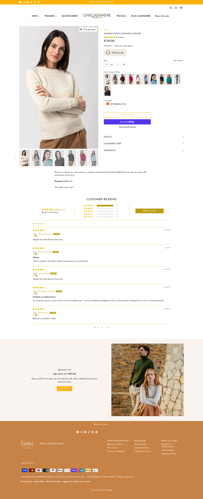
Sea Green (169, 79)
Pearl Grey (177, 79)
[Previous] (23, 87)
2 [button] (98, 328)
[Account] (176, 7)
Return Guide (140, 444)
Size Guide (178, 61)
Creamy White (107, 79)
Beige (115, 79)
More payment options (127, 127)
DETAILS (108, 137)
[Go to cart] (181, 7)
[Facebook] (20, 2)
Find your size (118, 52)
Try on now (89, 29)
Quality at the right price (118, 441)
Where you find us (115, 444)
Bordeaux (122, 79)
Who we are (112, 448)
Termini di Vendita (53, 482)
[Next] (95, 87)
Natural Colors (167, 450)
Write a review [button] (149, 211)
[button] (110, 37)
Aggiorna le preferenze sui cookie (76, 482)
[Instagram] (24, 2)
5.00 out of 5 (59, 210)
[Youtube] (28, 2)
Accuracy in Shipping (116, 451)
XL (124, 65)
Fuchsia (130, 79)
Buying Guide (140, 441)
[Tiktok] (31, 2)
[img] (38, 230)
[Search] (170, 7)
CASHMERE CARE (112, 144)
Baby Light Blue (146, 79)
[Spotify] (39, 2)
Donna (106, 30)
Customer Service (141, 448)
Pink (138, 79)
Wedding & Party (168, 454)
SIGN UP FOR (64, 388)
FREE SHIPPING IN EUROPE (101, 2)
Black (107, 90)
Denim (153, 79)
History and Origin (169, 441)
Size (105, 61)
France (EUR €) (27, 463)
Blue (161, 79)
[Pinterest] (35, 2)
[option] (58, 87)
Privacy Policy (26, 482)
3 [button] (102, 328)
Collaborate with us (142, 451)
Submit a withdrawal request (52, 443)
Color (106, 72)
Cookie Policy (39, 482)
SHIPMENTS (109, 151)
